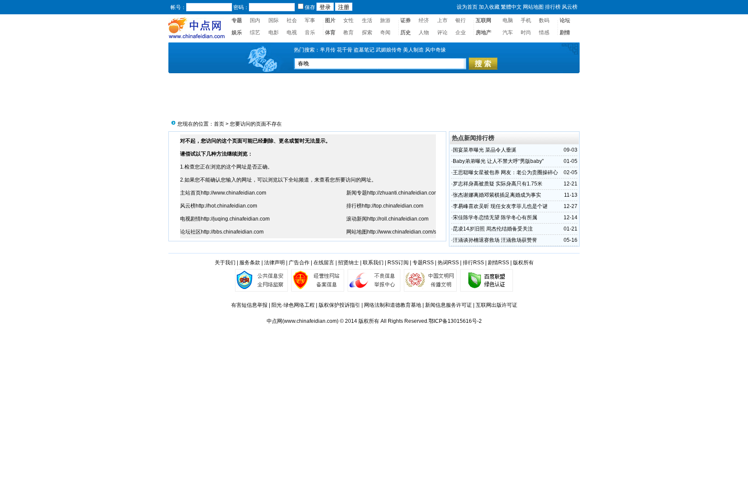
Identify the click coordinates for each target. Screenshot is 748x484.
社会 (292, 20)
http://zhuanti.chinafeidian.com (402, 193)
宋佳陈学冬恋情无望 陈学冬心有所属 (495, 217)
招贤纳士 (348, 263)
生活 (367, 20)
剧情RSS (498, 263)
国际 (273, 20)
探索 (367, 32)
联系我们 (373, 263)
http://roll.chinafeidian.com (398, 219)
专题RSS (423, 263)
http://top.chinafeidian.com (392, 206)
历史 (405, 32)
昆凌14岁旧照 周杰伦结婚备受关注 (493, 229)
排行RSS (473, 263)
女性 (348, 20)
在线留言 (323, 263)
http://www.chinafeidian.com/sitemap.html (415, 232)
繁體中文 (511, 7)
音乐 (310, 32)
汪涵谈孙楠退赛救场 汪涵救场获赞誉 (495, 240)
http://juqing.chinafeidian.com (235, 219)
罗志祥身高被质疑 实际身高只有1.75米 (497, 184)
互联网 (483, 20)
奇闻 (385, 32)
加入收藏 (489, 7)
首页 (219, 124)
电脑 (508, 20)
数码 (544, 20)
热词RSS (448, 263)
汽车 (508, 32)
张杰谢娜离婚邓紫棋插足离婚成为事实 (497, 195)
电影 (273, 32)
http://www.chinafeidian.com (233, 193)
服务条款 (249, 263)
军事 (310, 20)
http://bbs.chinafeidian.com (232, 232)
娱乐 (237, 32)
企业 (460, 32)
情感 (544, 32)
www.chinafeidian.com (310, 321)
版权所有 (523, 263)
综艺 (255, 32)
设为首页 (467, 7)
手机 (526, 20)
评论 (442, 32)
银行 (460, 20)
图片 (330, 20)
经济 (424, 20)
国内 (255, 20)
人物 (424, 32)
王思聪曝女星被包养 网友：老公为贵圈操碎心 (505, 172)
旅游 (385, 20)
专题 (237, 20)
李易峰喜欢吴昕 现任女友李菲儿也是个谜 (500, 206)
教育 (348, 32)
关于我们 (225, 263)
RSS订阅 (398, 263)
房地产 (483, 32)
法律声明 (274, 263)
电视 (292, 32)
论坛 (565, 20)
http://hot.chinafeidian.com (226, 206)
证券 (405, 20)
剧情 (565, 32)
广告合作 (299, 263)
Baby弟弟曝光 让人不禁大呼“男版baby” (498, 161)
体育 (330, 32)
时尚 (526, 32)
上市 (442, 20)
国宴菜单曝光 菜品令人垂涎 (484, 150)
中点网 (274, 321)
